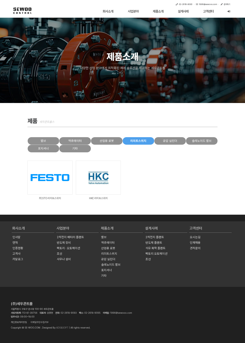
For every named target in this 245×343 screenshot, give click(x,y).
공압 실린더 (170, 140)
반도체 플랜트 (154, 242)
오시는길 (195, 237)
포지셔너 (43, 148)
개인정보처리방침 (19, 322)
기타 (75, 148)
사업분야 (133, 11)
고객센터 (208, 11)
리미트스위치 (138, 140)
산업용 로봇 (107, 140)
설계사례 (183, 11)
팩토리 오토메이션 (157, 253)
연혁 (15, 242)
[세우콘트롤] (22, 11)
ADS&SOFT (62, 327)
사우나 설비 (64, 259)
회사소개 (108, 11)
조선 (59, 253)
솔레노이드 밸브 (202, 140)
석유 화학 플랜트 (156, 248)
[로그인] (229, 11)
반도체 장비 (64, 242)
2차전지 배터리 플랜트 (70, 237)
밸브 (43, 140)
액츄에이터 (75, 140)
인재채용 (195, 242)
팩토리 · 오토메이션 (68, 248)
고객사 (16, 253)
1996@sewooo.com (121, 313)
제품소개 (158, 11)
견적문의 (195, 248)
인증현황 (17, 248)
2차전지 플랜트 (155, 237)
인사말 (16, 237)
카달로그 (17, 259)
